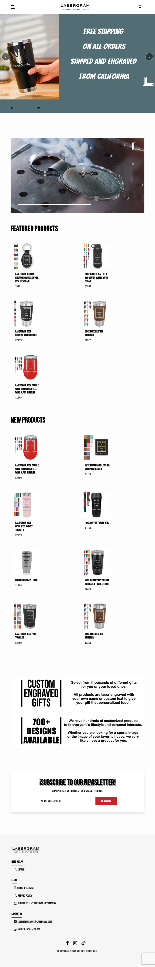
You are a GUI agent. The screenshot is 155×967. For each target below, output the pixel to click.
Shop (18, 74)
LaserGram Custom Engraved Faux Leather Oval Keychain (26, 277)
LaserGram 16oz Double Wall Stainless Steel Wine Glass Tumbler (27, 389)
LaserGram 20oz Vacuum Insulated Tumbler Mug (97, 582)
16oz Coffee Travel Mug (97, 523)
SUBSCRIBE (106, 801)
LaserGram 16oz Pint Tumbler (25, 635)
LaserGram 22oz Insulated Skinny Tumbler (24, 526)
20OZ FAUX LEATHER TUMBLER (94, 333)
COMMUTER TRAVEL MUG (26, 580)
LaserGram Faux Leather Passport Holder (97, 467)
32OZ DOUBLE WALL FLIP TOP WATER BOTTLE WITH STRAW (96, 277)
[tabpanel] (77, 56)
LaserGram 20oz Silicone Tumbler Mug (26, 333)
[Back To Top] (144, 956)
